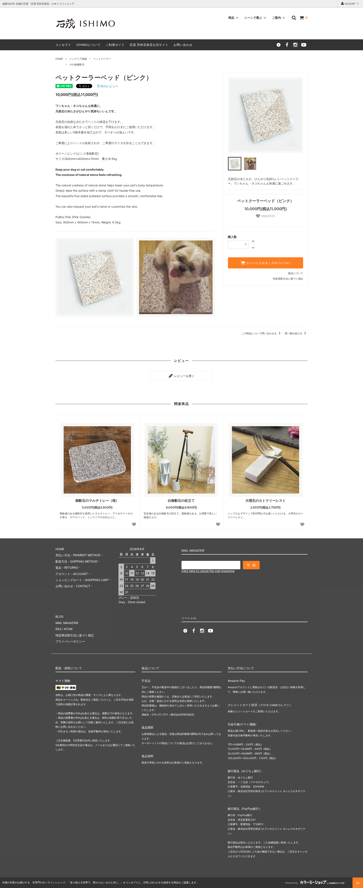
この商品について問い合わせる (259, 333)
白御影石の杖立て (181, 500)
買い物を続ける (294, 333)
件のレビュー (107, 86)
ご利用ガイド (115, 44)
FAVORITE (267, 216)
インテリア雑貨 (78, 58)
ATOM (68, 629)
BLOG (59, 616)
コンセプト (63, 44)
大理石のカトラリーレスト (265, 500)
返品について (295, 273)
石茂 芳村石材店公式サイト (149, 44)
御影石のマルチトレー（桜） (97, 500)
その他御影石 (76, 64)
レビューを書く (184, 376)
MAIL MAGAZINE (66, 623)
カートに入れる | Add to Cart (268, 263)
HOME (59, 58)
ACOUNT (350, 3)
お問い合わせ (183, 44)
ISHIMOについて (88, 44)
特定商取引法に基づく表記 (288, 278)
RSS (58, 629)
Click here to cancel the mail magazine (208, 571)
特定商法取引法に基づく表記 (74, 635)
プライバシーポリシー (70, 641)
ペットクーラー (102, 58)
